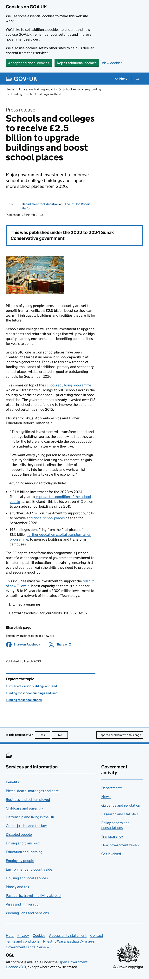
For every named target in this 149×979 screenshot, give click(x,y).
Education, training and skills (38, 89)
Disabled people (19, 834)
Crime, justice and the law (26, 825)
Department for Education (40, 204)
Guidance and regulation (120, 805)
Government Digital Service (27, 947)
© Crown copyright (128, 967)
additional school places (46, 518)
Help (10, 935)
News (106, 796)
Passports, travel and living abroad (33, 895)
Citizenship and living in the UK (30, 817)
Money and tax (17, 887)
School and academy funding (81, 89)
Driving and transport (23, 843)
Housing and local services (27, 878)
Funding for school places (24, 700)
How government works (120, 845)
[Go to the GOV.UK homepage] (21, 78)
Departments (111, 788)
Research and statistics (120, 814)
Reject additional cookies (77, 63)
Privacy (23, 935)
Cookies (39, 935)
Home (10, 89)
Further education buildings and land (31, 686)
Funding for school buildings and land (36, 94)
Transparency (112, 836)
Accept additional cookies (28, 63)
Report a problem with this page (120, 735)
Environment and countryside (29, 869)
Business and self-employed (28, 799)
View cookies (112, 63)
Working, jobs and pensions (27, 913)
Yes (45, 735)
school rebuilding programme (68, 385)
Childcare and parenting (25, 808)
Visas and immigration (23, 904)
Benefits (12, 782)
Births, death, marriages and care (32, 791)
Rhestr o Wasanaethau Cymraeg (68, 941)
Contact (96, 935)
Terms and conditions (22, 941)
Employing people (20, 860)
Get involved (111, 854)
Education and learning (24, 852)
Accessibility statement (68, 935)
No (63, 735)
